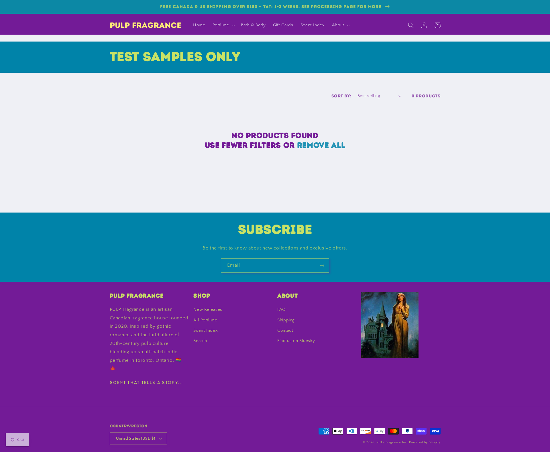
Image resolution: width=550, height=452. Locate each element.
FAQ (281, 309)
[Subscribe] (322, 265)
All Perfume (205, 320)
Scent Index (205, 330)
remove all (321, 145)
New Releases (207, 309)
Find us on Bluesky (296, 341)
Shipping (286, 320)
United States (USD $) (135, 438)
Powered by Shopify (424, 442)
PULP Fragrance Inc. (392, 442)
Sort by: (341, 96)
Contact (285, 330)
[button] (223, 25)
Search (200, 341)
